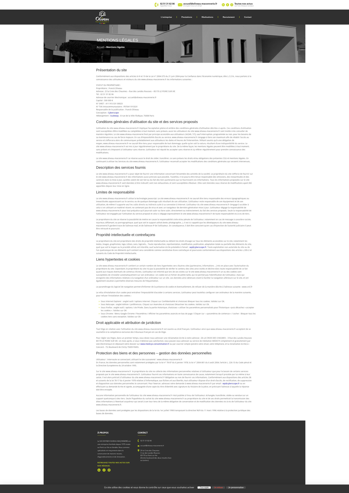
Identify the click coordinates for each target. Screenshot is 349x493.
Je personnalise (236, 487)
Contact (248, 17)
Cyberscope (113, 112)
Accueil (100, 47)
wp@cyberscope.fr (197, 247)
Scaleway (114, 115)
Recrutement (229, 17)
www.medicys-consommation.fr (154, 344)
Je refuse (218, 487)
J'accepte (204, 487)
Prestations (186, 17)
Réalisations (207, 17)
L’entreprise (166, 17)
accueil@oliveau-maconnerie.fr (152, 445)
